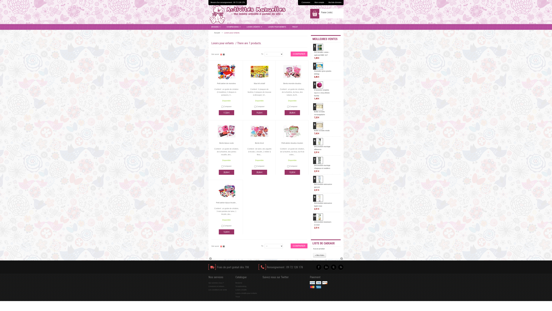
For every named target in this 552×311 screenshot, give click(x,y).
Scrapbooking (233, 27)
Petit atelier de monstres (226, 84)
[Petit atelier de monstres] (226, 72)
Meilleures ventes (325, 39)
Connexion (306, 2)
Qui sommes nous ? (216, 283)
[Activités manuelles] (254, 15)
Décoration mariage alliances (322, 149)
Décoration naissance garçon (323, 187)
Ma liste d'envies (334, 2)
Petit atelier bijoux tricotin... (226, 203)
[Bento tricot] (259, 131)
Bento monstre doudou (292, 84)
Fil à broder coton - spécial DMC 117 (321, 55)
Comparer (228, 107)
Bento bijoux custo (226, 143)
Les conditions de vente (217, 290)
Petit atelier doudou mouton (292, 143)
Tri (262, 54)
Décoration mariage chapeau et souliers (322, 168)
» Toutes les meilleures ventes (329, 235)
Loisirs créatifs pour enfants (246, 293)
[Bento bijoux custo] (226, 131)
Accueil (217, 33)
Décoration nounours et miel (322, 225)
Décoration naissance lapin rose (323, 206)
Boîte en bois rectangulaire (319, 115)
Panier (326, 12)
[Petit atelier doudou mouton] (292, 131)
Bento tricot (259, 143)
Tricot (295, 27)
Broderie (215, 27)
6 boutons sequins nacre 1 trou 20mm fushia (322, 94)
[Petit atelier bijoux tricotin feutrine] (226, 191)
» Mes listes (319, 255)
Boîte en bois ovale (322, 132)
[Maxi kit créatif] (259, 72)
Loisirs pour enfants (277, 27)
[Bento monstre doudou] (292, 72)
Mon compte (319, 2)
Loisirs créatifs (253, 27)
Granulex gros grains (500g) (322, 74)
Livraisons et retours (216, 286)
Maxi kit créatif (259, 84)
